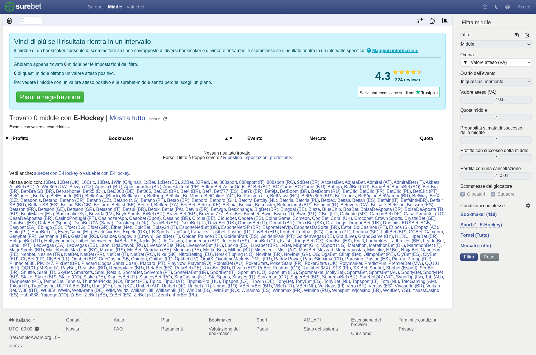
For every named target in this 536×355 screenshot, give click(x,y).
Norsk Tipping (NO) (234, 254)
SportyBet (411, 272)
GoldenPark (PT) (277, 236)
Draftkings (336, 222)
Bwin (266, 213)
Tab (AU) (434, 276)
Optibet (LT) (160, 258)
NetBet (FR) (92, 254)
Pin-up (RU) (419, 258)
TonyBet (285, 281)
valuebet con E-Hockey (106, 173)
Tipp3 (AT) (173, 281)
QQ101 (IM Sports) (40, 267)
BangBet (380, 186)
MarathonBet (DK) (387, 245)
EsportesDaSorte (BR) (316, 227)
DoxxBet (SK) (310, 222)
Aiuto (119, 320)
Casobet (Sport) (145, 218)
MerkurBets (214, 249)
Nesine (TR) (49, 254)
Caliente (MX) (353, 213)
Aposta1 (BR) (108, 186)
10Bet (49, 182)
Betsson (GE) (51, 209)
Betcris (286, 200)
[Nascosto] (9, 20)
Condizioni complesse (482, 206)
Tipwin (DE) (262, 281)
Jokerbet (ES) (235, 240)
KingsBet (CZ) (309, 240)
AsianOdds (234, 186)
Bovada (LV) (101, 213)
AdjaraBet (355, 182)
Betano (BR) (72, 200)
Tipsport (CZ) (235, 281)
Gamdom (434, 231)
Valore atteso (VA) (478, 92)
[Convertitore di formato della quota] (420, 20)
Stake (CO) (70, 276)
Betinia (230, 204)
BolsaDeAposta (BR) (381, 209)
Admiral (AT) (379, 182)
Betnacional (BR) (294, 204)
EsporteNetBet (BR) (199, 227)
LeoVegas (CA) (49, 245)
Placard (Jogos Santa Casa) (109, 263)
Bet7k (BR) (252, 191)
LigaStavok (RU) (128, 245)
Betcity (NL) (265, 200)
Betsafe (378, 204)
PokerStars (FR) (286, 263)
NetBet (71, 254)
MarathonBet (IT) (424, 245)
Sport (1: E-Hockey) (481, 224)
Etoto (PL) (19, 231)
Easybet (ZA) (22, 227)
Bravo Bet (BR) (182, 213)
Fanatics (199, 231)
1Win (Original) (126, 182)
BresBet (233, 213)
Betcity (245, 200)
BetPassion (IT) (252, 195)
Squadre (506, 194)
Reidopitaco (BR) (126, 267)
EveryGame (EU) (75, 231)
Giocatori (476, 194)
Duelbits (391, 222)
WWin (64, 290)
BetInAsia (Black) (102, 195)
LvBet (285, 245)
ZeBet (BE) (96, 295)
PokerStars (257, 263)
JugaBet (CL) (264, 240)
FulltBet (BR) (394, 231)
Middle (115, 7)
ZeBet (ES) (120, 295)
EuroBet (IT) (44, 231)
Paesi (262, 329)
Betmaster (265, 204)
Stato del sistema (321, 329)
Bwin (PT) (306, 213)
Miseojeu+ (264, 249)
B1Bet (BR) (259, 186)
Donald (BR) (281, 222)
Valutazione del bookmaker (224, 331)
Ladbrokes (376, 240)
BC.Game (282, 186)
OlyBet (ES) (409, 254)
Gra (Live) (346, 236)
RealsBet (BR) (92, 267)
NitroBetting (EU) (196, 254)
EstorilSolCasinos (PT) (364, 227)
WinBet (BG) (199, 290)
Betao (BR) (178, 200)
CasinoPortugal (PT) (75, 218)
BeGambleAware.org (30, 337)
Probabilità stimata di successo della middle (491, 130)
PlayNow (176, 263)
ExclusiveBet (107, 231)
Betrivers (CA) (354, 204)
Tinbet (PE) (135, 281)
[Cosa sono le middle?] (369, 50)
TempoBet (53, 281)
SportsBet (357, 272)
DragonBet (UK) (365, 222)
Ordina (467, 55)
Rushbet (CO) (286, 267)
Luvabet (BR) (264, 245)
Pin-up (398, 258)
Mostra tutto (127, 118)
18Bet (103, 182)
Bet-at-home (68, 191)
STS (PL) (341, 267)
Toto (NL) (390, 281)
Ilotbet (82, 240)
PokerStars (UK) (321, 263)
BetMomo (192, 195)
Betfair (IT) (388, 200)
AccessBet (332, 182)
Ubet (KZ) (124, 285)
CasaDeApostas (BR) (31, 218)
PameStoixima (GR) (323, 258)
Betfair (343, 200)
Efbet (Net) (121, 227)
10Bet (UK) (68, 182)
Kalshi (286, 240)
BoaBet (350, 209)
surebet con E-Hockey (56, 173)
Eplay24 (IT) (164, 227)
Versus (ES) (381, 285)
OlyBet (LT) (58, 258)
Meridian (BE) (157, 249)
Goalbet (108, 236)
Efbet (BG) (74, 227)
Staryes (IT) (243, 276)
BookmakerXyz (71, 213)
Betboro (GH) (223, 200)
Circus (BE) (203, 218)
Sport (261, 320)
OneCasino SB (114, 258)
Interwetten (102, 240)
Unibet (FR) (199, 285)
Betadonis (31, 200)
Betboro (199, 200)
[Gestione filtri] (527, 35)
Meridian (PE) (187, 249)
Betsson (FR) (22, 209)
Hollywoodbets (59, 240)
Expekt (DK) (135, 231)
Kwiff (359, 240)
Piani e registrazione (50, 97)
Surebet (96, 7)
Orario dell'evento (477, 73)
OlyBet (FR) (32, 258)
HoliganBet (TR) (25, 240)
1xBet (149, 182)
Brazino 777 (211, 213)
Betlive (246, 204)
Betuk (154, 209)
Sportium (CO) (252, 272)
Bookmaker (220, 320)
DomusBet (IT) (252, 222)
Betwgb (218, 209)
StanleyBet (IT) (122, 276)
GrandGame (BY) (375, 236)
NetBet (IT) (117, 254)
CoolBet (320, 218)
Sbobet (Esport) (401, 267)
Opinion (139, 258)
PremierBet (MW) (406, 263)
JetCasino (173, 240)
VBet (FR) (284, 285)
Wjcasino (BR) (366, 290)
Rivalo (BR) (243, 267)
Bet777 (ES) (226, 191)
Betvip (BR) (196, 209)
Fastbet (217, 231)
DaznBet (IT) (193, 222)
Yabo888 (30, 295)
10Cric (88, 182)
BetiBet (188, 204)
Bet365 (144, 191)
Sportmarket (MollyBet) (322, 272)
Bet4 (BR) (190, 191)
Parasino (354, 258)
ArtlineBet (211, 186)
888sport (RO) (281, 182)
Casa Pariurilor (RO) (424, 213)
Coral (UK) (341, 218)
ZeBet (76, 295)
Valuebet (135, 7)
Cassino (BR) (176, 218)
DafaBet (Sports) (54, 222)
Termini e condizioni (419, 320)
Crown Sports (388, 218)
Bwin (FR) (284, 213)
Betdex (328, 200)
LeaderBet (433, 240)
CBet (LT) (328, 213)
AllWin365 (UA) (52, 186)
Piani (166, 320)
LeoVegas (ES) (82, 245)
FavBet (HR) (265, 231)
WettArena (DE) (88, 290)
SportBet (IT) (223, 272)
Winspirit (340, 290)
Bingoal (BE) (293, 209)
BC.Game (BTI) (310, 186)
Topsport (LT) (365, 281)
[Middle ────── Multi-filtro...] (496, 44)
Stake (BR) (46, 276)
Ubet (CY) (102, 285)
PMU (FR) (262, 258)
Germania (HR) (54, 236)
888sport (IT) (251, 182)
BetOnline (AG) (219, 195)
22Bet (187, 182)
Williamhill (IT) (170, 290)
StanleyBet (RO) (155, 276)
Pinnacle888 (22, 263)
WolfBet (391, 290)
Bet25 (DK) (94, 191)
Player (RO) (199, 263)
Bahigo (335, 186)
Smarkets (83, 272)
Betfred (145, 204)
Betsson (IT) (108, 209)
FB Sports (159, 231)
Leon (104, 245)
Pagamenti (172, 329)
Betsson (396, 204)
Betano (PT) (153, 200)
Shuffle (28, 272)
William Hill (142, 290)
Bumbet (251, 213)
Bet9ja (271, 191)
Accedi (524, 7)
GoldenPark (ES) (241, 236)
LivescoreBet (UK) (204, 245)
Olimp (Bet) (350, 254)
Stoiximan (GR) (272, 276)
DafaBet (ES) (22, 222)
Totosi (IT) (19, 285)
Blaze (314, 209)
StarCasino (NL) (190, 276)
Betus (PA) (172, 209)
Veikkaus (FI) (331, 285)
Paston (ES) (377, 258)
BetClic (350, 191)
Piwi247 (45, 263)
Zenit (163, 295)
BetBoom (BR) (294, 191)
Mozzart (325, 249)
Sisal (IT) (46, 272)
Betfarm (101, 204)
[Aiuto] (485, 7)
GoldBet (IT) (168, 236)
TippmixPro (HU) (203, 281)
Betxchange (240, 209)
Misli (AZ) (287, 249)
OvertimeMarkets (232, 258)
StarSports (219, 276)
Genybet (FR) (22, 236)
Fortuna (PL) (338, 231)
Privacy (406, 329)
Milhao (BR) (240, 249)
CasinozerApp (112, 218)
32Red (202, 182)
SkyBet (64, 272)
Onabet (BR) (84, 258)
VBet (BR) (262, 285)
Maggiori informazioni (395, 50)
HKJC (401, 236)
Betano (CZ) (99, 200)
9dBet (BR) (308, 182)
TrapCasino (43, 285)
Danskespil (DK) (131, 222)
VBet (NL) (306, 285)
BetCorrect (20, 195)
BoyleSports (128, 213)
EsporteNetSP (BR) (240, 227)
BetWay (419, 195)
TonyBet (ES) (308, 281)
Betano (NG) (125, 200)
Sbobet (376, 267)
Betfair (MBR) (414, 200)
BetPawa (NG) (284, 195)
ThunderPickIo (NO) (102, 281)
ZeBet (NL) (145, 295)
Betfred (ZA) (166, 204)
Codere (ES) (250, 218)
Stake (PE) (94, 276)
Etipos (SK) (400, 227)
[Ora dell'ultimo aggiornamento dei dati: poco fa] (445, 20)
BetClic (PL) (399, 191)
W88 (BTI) (28, 290)
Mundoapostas (350, 249)
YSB (405, 290)
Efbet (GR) (98, 227)
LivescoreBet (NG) (165, 245)
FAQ (118, 329)
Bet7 (207, 191)
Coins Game (277, 218)
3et (214, 182)
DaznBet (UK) (222, 222)
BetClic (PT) (425, 191)
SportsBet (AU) (384, 272)
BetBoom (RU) (325, 191)
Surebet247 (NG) (377, 276)
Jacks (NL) (149, 240)
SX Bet (360, 267)
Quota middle (473, 110)
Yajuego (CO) (54, 295)
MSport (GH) (305, 245)
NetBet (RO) (142, 254)
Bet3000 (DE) (120, 191)
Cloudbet (226, 218)
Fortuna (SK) (365, 231)
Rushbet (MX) (316, 267)
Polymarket (351, 263)
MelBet (134, 249)
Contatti (74, 320)
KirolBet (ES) (339, 240)
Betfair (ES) (363, 200)
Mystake (375, 249)
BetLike (173, 195)
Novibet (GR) (297, 254)
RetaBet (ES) (159, 267)
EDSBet (410, 222)
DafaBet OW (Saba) (93, 222)
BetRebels (345, 195)
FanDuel (180, 231)
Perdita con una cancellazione (490, 168)
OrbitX (207, 258)
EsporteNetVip (277, 227)
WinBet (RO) (226, 290)
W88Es (48, 290)
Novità (72, 329)
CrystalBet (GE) (420, 218)
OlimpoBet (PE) (379, 254)
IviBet (120, 240)
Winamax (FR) (287, 290)
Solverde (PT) (158, 272)
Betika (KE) (209, 204)
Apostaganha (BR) (142, 186)
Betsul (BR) (134, 209)
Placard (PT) (152, 263)
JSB (132, 240)
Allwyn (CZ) (81, 186)
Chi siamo (361, 333)
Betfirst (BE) (123, 204)
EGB (425, 222)
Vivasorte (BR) (409, 285)
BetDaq (40, 195)
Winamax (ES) (255, 290)
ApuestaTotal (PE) (181, 186)
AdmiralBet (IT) (409, 182)
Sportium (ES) (283, 272)
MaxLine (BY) (84, 249)
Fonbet (287, 231)
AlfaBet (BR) (21, 186)
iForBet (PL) (185, 295)
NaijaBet (409, 249)
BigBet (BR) (266, 209)
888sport (228, 182)
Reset (489, 256)
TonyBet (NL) (337, 281)
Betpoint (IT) (326, 204)
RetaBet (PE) (188, 267)
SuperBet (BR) (305, 276)
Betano (50, 200)
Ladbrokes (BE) (405, 240)
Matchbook (57, 249)
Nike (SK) (166, 254)
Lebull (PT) (20, 245)
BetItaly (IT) (133, 195)
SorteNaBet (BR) (191, 272)
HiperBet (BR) (423, 236)
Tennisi (73, 281)
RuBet (264, 267)
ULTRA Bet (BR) (73, 285)
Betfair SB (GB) (76, 204)
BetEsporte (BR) (66, 195)
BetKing (155, 195)
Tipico (155, 281)
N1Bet (392, 249)
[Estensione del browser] (432, 20)
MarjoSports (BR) (26, 249)
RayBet (68, 267)
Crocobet (363, 218)
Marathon (357, 245)
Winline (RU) (317, 290)
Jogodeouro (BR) (202, 240)
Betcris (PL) (307, 200)
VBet (244, 285)
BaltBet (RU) (356, 186)
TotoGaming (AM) (418, 281)
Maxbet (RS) (112, 249)
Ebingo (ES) (50, 227)
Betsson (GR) (80, 209)
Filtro (465, 35)
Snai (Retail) (107, 272)
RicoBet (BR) (216, 267)
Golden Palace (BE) (202, 236)
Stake (26, 276)
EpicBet (142, 227)
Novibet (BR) (269, 254)
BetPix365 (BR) (317, 195)
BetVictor (367, 195)
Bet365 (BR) (165, 191)
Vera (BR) (356, 285)
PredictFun (375, 263)
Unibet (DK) (173, 285)
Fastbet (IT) (239, 231)
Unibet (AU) (148, 285)
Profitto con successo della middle (494, 150)
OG (315, 254)
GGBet (415, 231)
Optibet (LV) (186, 258)
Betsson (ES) (420, 204)
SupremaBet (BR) (339, 276)
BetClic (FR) (372, 191)
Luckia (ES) (236, 245)
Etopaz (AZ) (426, 227)
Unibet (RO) (225, 285)
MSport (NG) (333, 245)
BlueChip (331, 209)
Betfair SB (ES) (43, 204)
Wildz (122, 290)
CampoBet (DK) (386, 213)
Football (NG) (309, 231)
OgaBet (329, 254)
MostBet (307, 249)
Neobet (28, 254)
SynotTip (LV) (409, 276)
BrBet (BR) (153, 213)
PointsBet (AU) (228, 263)
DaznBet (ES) (164, 222)
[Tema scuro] (496, 7)
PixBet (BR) (67, 263)
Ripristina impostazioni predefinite (257, 157)
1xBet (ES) (168, 182)
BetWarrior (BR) (394, 195)
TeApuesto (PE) (25, 281)
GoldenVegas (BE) (315, 236)
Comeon (301, 218)
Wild (110, 290)
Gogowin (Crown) (135, 236)
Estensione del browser (366, 322)
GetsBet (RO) (84, 236)
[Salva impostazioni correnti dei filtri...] (516, 35)
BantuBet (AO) (405, 186)
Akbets (432, 182)
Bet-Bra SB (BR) (37, 191)
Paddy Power (287, 258)
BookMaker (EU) (37, 213)
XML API (312, 320)
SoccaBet (132, 272)
